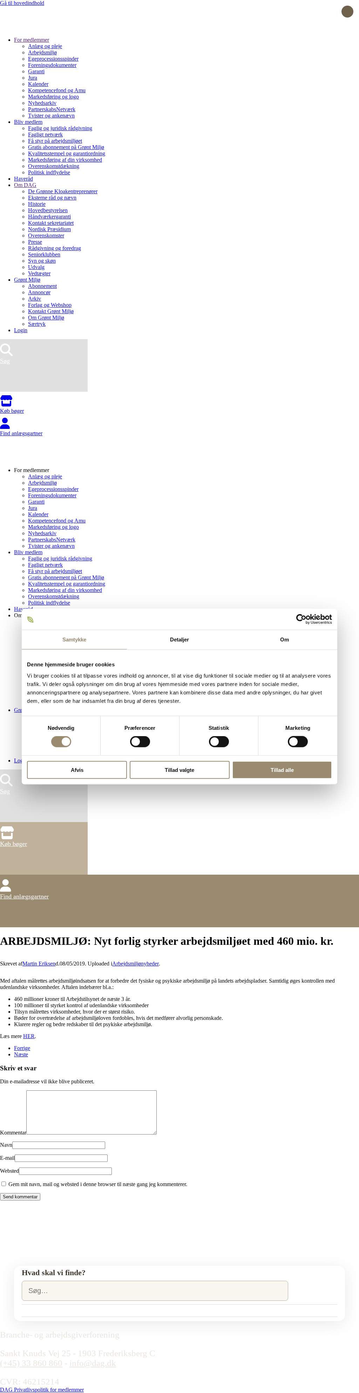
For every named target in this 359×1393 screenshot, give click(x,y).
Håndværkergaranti (49, 217)
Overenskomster (46, 235)
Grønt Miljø (27, 280)
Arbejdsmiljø (42, 52)
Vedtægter (39, 273)
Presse (35, 242)
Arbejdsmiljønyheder (135, 964)
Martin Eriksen (38, 964)
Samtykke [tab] (74, 639)
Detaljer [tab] (179, 639)
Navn (6, 1145)
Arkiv (34, 299)
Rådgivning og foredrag (54, 248)
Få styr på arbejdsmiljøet (55, 141)
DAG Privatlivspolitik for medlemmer (42, 1390)
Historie (37, 204)
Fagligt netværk (45, 134)
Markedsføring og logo (53, 97)
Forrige (22, 1048)
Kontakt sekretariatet (51, 223)
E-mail (7, 1158)
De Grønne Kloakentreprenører (62, 191)
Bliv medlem (28, 122)
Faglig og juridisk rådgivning (60, 128)
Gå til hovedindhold (22, 3)
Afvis (77, 770)
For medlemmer (31, 40)
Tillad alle (282, 770)
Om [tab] (284, 639)
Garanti (36, 71)
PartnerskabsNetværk (51, 109)
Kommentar (13, 1133)
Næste (21, 1054)
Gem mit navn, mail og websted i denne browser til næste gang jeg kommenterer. (97, 1184)
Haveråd (23, 179)
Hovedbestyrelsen (48, 210)
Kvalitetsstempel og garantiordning (66, 153)
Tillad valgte (179, 770)
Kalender (38, 84)
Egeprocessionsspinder (53, 59)
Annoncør (39, 292)
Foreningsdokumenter (52, 65)
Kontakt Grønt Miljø (51, 311)
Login (20, 330)
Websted (9, 1171)
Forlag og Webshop (50, 305)
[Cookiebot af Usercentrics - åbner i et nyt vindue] (301, 619)
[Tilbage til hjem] (26, 28)
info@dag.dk (92, 1363)
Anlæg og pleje (45, 46)
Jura (32, 78)
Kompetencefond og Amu (57, 90)
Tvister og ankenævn (51, 116)
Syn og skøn (42, 261)
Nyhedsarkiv (42, 103)
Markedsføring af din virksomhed (65, 160)
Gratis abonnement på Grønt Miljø (66, 147)
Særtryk (37, 324)
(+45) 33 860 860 (31, 1363)
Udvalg (36, 267)
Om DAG (25, 185)
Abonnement (42, 286)
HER (29, 1036)
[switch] (140, 741)
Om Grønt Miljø (46, 318)
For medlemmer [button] (31, 470)
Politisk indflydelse (49, 172)
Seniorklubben (44, 254)
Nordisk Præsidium (49, 229)
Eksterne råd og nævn (52, 198)
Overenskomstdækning (53, 166)
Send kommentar (20, 1196)
